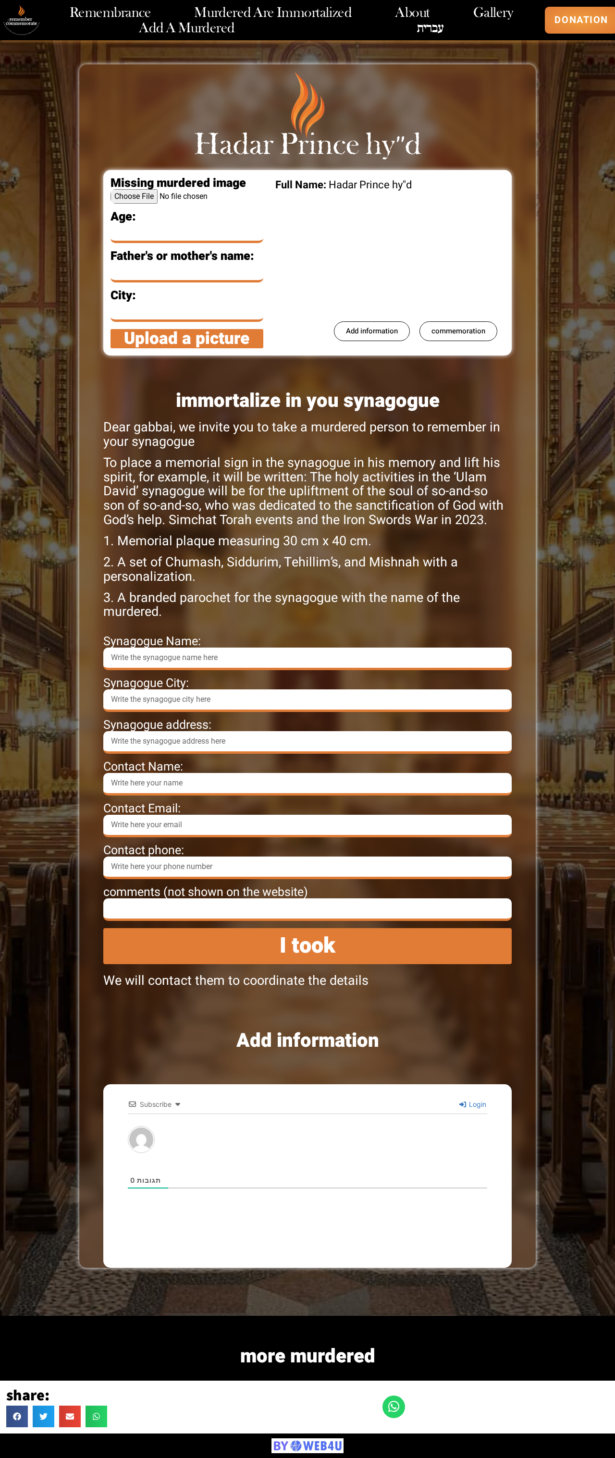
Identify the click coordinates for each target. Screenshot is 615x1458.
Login (476, 1104)
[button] (17, 1416)
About (412, 12)
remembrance (110, 12)
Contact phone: (143, 851)
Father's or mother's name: (182, 256)
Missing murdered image (178, 183)
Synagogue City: (146, 683)
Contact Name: (143, 767)
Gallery (493, 12)
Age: (123, 217)
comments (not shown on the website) (205, 892)
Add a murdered (187, 28)
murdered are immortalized (273, 12)
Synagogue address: (157, 725)
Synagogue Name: (152, 642)
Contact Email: (142, 809)
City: (123, 296)
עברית (430, 28)
